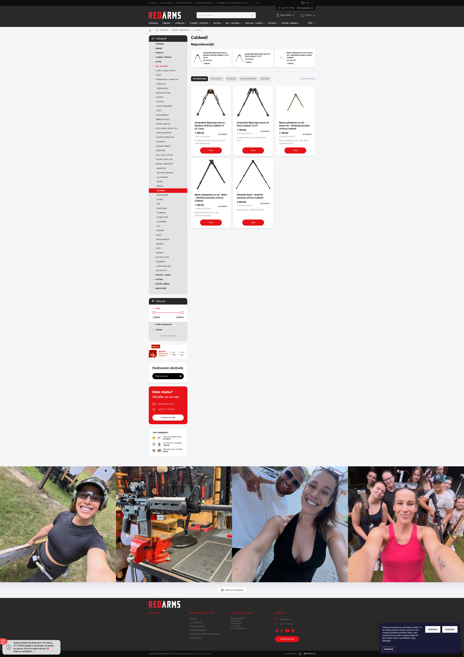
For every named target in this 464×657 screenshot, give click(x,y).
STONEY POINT (162, 217)
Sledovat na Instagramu (234, 590)
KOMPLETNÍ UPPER (163, 133)
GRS (158, 204)
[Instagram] (281, 630)
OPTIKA (159, 62)
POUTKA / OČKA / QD (164, 159)
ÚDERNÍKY (160, 230)
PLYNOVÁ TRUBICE (163, 146)
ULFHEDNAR (161, 222)
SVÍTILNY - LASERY (163, 275)
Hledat (252, 15)
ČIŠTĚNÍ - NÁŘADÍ (162, 284)
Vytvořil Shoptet (291, 654)
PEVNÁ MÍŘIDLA (162, 115)
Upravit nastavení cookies (201, 654)
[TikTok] (293, 630)
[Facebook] (277, 630)
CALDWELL (161, 191)
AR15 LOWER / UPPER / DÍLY (167, 128)
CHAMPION (161, 213)
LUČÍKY (159, 111)
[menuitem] (154, 23)
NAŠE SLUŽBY (161, 288)
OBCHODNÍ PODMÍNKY (204, 3)
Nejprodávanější (248, 79)
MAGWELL (160, 253)
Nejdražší (231, 79)
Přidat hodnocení (161, 376)
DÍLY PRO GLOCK (162, 257)
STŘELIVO (159, 53)
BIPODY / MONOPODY (164, 164)
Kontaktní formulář (168, 418)
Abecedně (265, 79)
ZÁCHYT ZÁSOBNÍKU (164, 106)
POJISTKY (160, 102)
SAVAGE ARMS (162, 195)
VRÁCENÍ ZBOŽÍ (196, 638)
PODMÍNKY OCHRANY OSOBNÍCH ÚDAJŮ (232, 3)
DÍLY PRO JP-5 (161, 270)
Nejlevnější (216, 79)
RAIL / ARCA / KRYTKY (164, 155)
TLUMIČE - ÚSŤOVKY (164, 57)
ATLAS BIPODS (162, 177)
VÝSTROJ (159, 279)
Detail (211, 150)
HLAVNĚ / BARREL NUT (165, 137)
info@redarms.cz (166, 404)
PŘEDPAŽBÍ (160, 151)
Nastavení (388, 649)
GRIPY (158, 248)
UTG (158, 226)
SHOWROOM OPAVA (184, 3)
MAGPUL (160, 186)
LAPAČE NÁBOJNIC (163, 266)
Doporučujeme (199, 79)
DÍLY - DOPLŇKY (162, 66)
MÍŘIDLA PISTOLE (163, 119)
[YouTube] (287, 630)
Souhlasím (449, 629)
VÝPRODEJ (160, 44)
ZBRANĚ (159, 48)
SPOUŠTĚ (159, 97)
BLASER (160, 199)
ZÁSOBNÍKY (160, 262)
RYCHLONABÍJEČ (163, 239)
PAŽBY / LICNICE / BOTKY (166, 71)
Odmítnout (432, 629)
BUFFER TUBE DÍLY (163, 124)
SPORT (158, 235)
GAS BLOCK (160, 142)
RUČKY (158, 75)
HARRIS (160, 182)
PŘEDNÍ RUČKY (162, 88)
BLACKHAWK (162, 208)
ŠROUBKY (160, 244)
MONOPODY (161, 168)
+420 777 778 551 (166, 409)
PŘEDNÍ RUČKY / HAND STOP (167, 79)
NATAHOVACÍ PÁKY (163, 93)
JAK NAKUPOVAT (166, 3)
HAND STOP (161, 84)
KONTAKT (152, 3)
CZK (308, 3)
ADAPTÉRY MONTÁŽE (165, 173)
